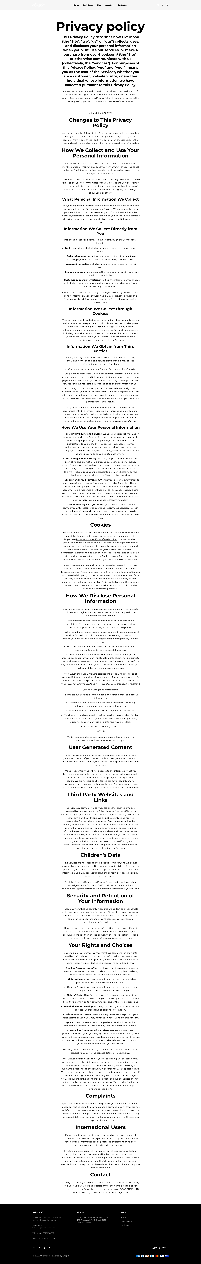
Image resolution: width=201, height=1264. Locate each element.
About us (109, 5)
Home (76, 5)
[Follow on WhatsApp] (49, 1247)
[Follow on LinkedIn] (44, 1247)
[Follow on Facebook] (33, 1247)
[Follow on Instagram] (39, 1247)
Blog (99, 5)
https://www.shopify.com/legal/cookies (96, 539)
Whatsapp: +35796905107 (43, 1233)
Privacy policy (126, 1221)
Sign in (123, 1217)
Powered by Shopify (60, 1256)
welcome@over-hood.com (43, 1228)
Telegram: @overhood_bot (43, 1238)
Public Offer (126, 1225)
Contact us (123, 5)
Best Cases (88, 5)
